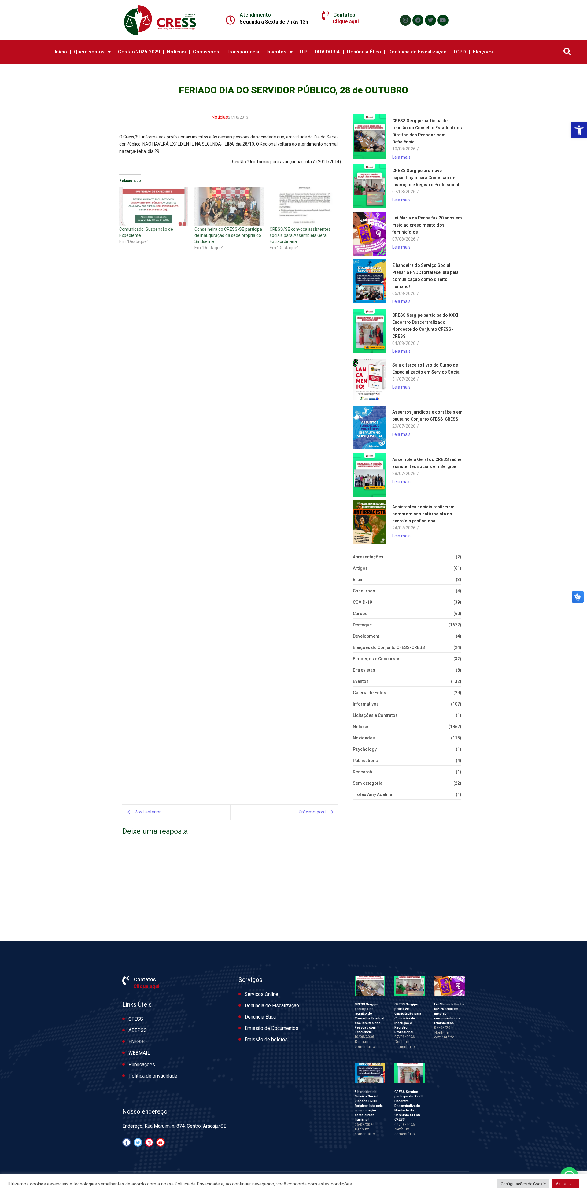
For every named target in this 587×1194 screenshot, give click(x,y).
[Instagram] (405, 20)
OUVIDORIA (327, 52)
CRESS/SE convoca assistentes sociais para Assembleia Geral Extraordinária (300, 235)
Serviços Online (261, 994)
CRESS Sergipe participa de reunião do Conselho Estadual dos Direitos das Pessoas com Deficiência (427, 131)
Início (61, 52)
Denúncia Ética (364, 52)
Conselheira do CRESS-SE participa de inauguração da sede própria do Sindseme (228, 235)
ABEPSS (137, 1030)
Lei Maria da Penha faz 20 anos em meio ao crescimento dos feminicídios (427, 225)
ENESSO (137, 1042)
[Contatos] (325, 15)
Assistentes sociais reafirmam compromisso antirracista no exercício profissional (423, 513)
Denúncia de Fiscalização (417, 52)
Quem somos (89, 52)
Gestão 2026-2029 (139, 52)
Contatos (344, 15)
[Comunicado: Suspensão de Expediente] (153, 206)
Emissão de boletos (266, 1039)
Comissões (206, 52)
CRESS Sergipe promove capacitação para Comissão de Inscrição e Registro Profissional (425, 177)
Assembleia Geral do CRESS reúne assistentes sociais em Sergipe (426, 463)
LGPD (460, 52)
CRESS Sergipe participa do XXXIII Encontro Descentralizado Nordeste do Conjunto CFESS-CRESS (426, 326)
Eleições (483, 52)
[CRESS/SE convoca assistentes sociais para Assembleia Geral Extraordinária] (304, 206)
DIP (304, 52)
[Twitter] (430, 20)
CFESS (135, 1019)
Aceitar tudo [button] (566, 1184)
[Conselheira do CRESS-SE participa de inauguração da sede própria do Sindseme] (229, 206)
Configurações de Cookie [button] (523, 1183)
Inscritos (276, 52)
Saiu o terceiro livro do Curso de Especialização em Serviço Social (426, 368)
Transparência (243, 52)
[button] (579, 130)
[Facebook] (417, 20)
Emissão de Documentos (271, 1028)
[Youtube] (443, 20)
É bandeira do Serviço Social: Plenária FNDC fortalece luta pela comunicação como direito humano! (425, 276)
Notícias (176, 52)
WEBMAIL (139, 1053)
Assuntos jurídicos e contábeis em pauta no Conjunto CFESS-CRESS (427, 416)
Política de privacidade (152, 1076)
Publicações (141, 1064)
